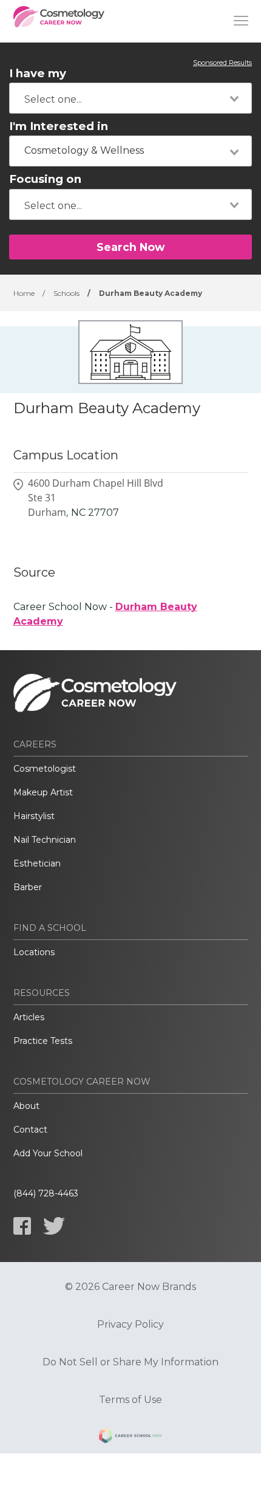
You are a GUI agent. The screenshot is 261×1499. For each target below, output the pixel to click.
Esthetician (37, 863)
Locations (34, 952)
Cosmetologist (44, 768)
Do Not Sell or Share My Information (130, 1362)
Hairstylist (34, 816)
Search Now (130, 247)
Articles (28, 1017)
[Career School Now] (130, 1437)
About (26, 1105)
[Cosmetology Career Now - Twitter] (54, 1226)
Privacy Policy (130, 1324)
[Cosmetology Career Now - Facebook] (22, 1226)
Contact (30, 1129)
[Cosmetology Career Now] (58, 21)
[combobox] (130, 98)
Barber (27, 887)
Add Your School (48, 1153)
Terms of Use (130, 1400)
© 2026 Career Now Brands (130, 1287)
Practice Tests (42, 1040)
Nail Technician (44, 839)
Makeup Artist (43, 792)
